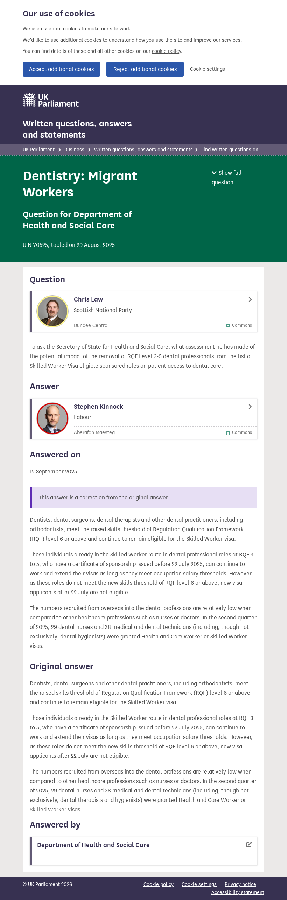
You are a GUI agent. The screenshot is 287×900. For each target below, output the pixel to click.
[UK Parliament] (51, 100)
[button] (238, 177)
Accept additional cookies (61, 69)
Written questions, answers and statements (77, 129)
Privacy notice (240, 884)
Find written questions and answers (241, 150)
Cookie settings (207, 69)
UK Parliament (39, 150)
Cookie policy (159, 884)
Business (74, 150)
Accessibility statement (237, 892)
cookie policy (166, 51)
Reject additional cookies (145, 69)
